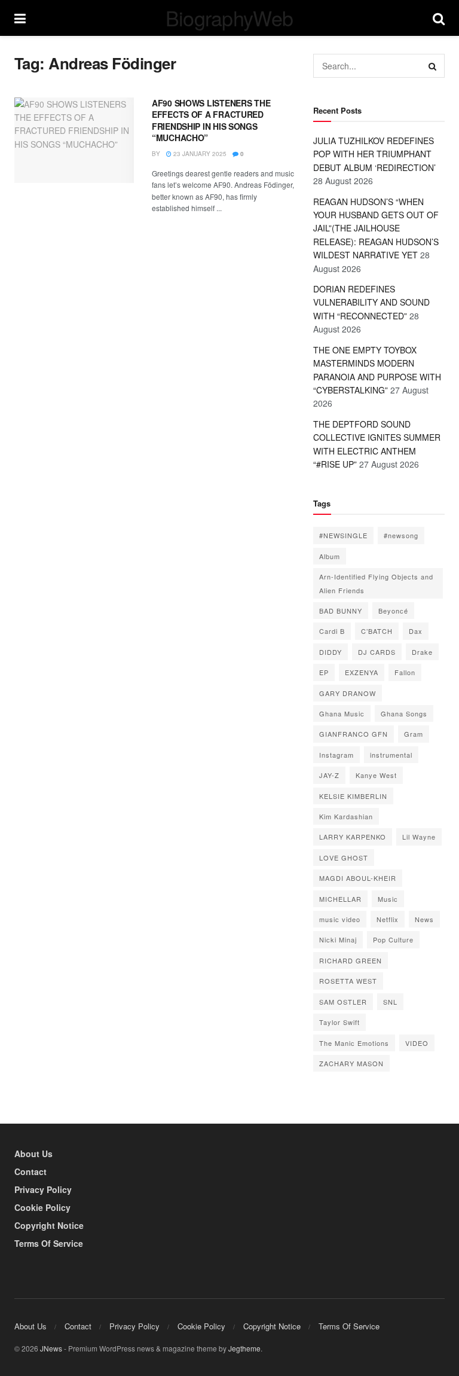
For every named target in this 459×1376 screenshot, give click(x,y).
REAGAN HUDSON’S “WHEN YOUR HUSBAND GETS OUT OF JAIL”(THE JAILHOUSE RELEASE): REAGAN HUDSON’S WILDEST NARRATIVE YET (376, 228)
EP (324, 672)
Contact (30, 1171)
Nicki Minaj (338, 939)
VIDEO (417, 1043)
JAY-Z (329, 775)
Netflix (388, 919)
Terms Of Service (48, 1243)
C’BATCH (377, 631)
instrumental (391, 754)
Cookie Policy (42, 1207)
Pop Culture (393, 939)
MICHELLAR (340, 899)
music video (339, 919)
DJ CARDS (377, 652)
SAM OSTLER (343, 1001)
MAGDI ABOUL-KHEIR (357, 878)
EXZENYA (361, 672)
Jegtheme (244, 1348)
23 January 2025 (199, 154)
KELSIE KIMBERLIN (353, 796)
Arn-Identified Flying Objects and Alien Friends (376, 583)
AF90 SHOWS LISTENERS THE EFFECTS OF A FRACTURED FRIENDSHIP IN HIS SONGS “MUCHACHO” (211, 120)
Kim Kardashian (346, 816)
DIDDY (330, 652)
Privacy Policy (43, 1189)
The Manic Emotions (354, 1043)
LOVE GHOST (343, 857)
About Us (33, 1154)
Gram (413, 734)
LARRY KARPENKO (352, 836)
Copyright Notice (49, 1225)
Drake (422, 652)
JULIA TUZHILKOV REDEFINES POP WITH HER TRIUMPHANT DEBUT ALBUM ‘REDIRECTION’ (374, 154)
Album (329, 556)
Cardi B (332, 631)
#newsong (401, 535)
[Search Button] (433, 66)
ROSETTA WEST (348, 981)
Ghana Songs (404, 713)
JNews (51, 1348)
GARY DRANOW (347, 693)
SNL (390, 1001)
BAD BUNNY (340, 610)
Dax (416, 631)
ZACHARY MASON (351, 1063)
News (424, 919)
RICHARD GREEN (350, 960)
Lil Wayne (419, 836)
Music (388, 899)
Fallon (404, 672)
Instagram (336, 754)
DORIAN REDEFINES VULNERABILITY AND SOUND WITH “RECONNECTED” (371, 302)
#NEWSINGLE (343, 535)
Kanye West (376, 775)
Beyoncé (393, 610)
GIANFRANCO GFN (353, 734)
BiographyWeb (229, 18)
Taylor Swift (339, 1022)
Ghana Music (342, 713)
